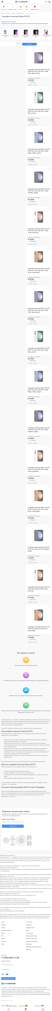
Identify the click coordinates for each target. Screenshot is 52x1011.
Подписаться (12, 826)
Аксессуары (29, 944)
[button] (50, 34)
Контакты (3, 941)
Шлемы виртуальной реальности (33, 946)
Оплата (3, 927)
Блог (2, 936)
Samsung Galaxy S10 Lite (15, 36)
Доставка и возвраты (6, 930)
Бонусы (3, 938)
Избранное (43, 1010)
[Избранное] (49, 49)
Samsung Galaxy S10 (5, 36)
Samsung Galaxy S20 (46, 36)
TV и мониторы (29, 933)
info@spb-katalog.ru (5, 961)
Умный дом (28, 949)
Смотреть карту (5, 969)
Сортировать (18, 43)
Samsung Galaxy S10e (35, 36)
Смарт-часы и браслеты (32, 941)
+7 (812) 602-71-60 (10, 957)
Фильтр (29, 44)
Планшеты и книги (30, 927)
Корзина (25, 1010)
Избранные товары (35, 9)
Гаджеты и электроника (31, 938)
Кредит (3, 933)
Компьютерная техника (31, 936)
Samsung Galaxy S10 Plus (25, 36)
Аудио (27, 930)
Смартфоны (29, 925)
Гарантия (3, 925)
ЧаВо (2, 944)
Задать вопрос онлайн (8, 978)
